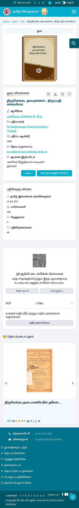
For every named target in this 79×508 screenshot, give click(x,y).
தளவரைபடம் (12, 465)
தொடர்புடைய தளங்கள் (18, 471)
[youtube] (66, 494)
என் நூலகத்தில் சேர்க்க (54, 173)
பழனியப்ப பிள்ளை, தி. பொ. (25, 116)
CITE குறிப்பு (57, 291)
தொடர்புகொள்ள (14, 453)
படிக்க (27, 173)
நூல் (15, 21)
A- (35, 3)
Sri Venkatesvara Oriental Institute (27, 126)
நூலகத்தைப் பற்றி (15, 447)
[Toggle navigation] (74, 12)
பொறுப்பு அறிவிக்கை (17, 477)
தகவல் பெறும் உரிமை (17, 483)
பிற (22, 21)
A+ (43, 3)
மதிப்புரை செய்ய (39, 323)
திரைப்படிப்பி (24, 2)
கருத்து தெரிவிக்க (15, 459)
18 (46, 151)
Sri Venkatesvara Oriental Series (25, 151)
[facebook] (63, 494)
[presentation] (6, 383)
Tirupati (11, 131)
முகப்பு (6, 21)
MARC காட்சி (22, 291)
